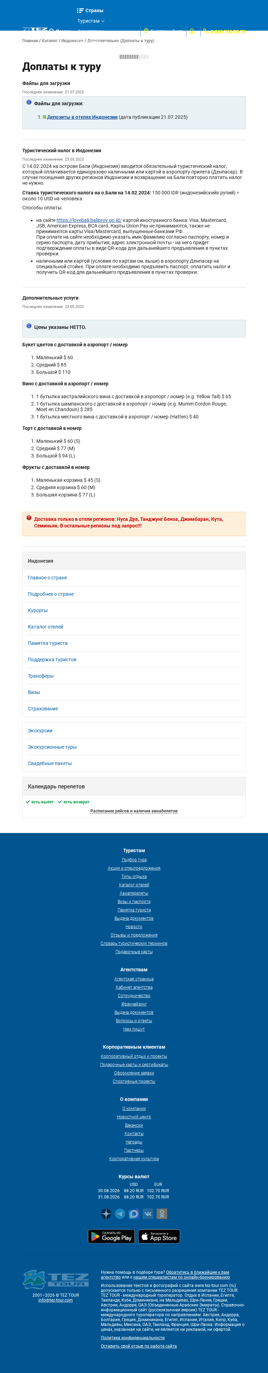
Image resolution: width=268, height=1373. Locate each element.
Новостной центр (134, 1116)
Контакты (134, 1133)
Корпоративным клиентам (96, 53)
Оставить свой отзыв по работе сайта (139, 1346)
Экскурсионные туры (52, 747)
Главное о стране (47, 577)
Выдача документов (134, 918)
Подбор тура (134, 859)
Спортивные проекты (134, 1081)
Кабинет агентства (134, 987)
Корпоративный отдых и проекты (134, 1056)
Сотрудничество (134, 995)
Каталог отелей (45, 627)
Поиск (63, 31)
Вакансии (134, 1125)
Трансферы (41, 676)
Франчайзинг (134, 1003)
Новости (134, 926)
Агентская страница (134, 978)
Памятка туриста (48, 643)
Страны (94, 10)
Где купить (89, 42)
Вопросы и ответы (134, 1020)
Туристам (88, 21)
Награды (134, 1141)
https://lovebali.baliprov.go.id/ (89, 220)
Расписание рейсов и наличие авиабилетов (134, 810)
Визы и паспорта (134, 901)
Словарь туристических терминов (134, 943)
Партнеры (134, 1150)
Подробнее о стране (51, 594)
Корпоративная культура (134, 1158)
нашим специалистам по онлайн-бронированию (181, 1277)
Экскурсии (40, 730)
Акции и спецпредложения (134, 868)
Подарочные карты (134, 951)
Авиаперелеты (134, 893)
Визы (34, 692)
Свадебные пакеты (50, 763)
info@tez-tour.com (55, 1300)
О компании (134, 1108)
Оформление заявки (134, 1072)
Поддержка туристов (52, 659)
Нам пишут (134, 1029)
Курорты (38, 610)
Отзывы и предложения (134, 935)
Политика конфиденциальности (133, 1337)
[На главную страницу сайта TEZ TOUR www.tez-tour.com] (34, 31)
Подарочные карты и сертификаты (134, 1064)
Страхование (43, 708)
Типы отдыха (134, 876)
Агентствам (90, 31)
